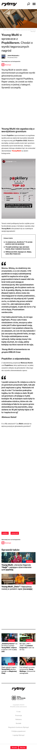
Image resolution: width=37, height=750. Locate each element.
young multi (15, 533)
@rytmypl (8, 65)
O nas (18, 712)
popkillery (5, 533)
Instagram (18, 741)
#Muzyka (14, 747)
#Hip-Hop (22, 747)
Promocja (18, 715)
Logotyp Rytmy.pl (18, 735)
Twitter (25, 741)
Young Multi (16, 151)
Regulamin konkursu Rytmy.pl (18, 727)
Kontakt (18, 723)
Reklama (18, 719)
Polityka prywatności (19, 731)
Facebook (12, 741)
